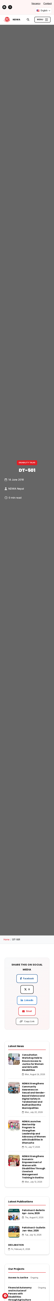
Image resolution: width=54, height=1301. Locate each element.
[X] (10, 7)
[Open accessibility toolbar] (5, 1296)
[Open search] (28, 19)
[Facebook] (4, 7)
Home (6, 939)
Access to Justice (18, 1277)
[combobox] (43, 10)
